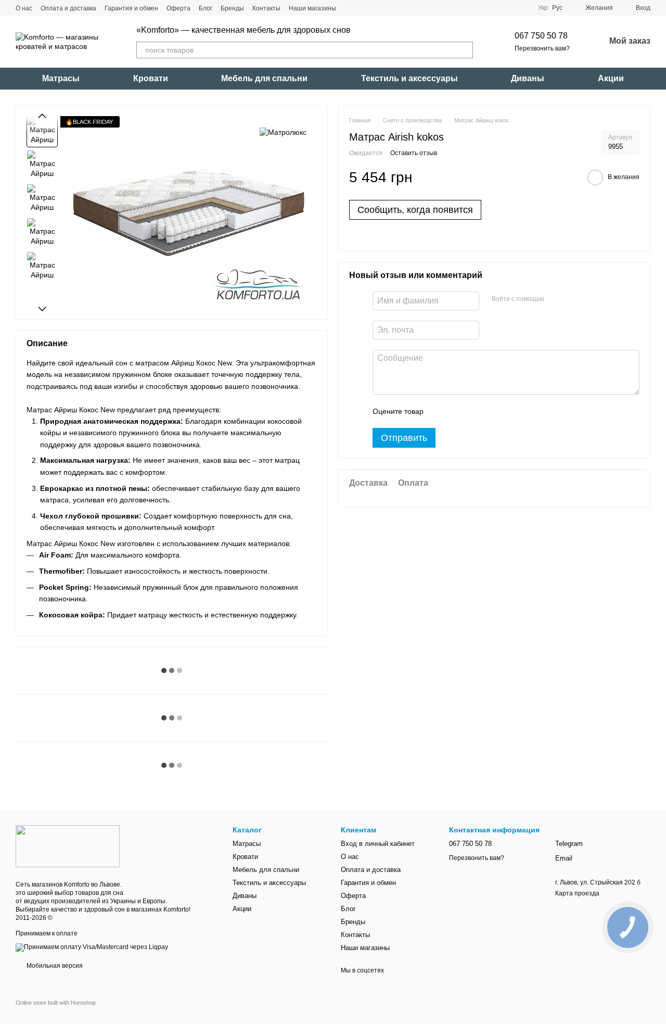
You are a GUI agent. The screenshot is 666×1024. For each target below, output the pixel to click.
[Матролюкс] (283, 131)
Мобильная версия (54, 965)
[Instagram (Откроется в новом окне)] (351, 8)
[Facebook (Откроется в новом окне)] (376, 8)
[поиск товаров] (464, 50)
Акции (611, 78)
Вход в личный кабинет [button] (378, 844)
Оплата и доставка (68, 8)
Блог (205, 8)
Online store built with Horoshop (56, 1003)
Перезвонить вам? (542, 48)
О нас (24, 8)
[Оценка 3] (474, 412)
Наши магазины (312, 8)
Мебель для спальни (264, 78)
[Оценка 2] (457, 412)
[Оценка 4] (490, 412)
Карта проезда (577, 893)
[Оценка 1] (440, 412)
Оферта (178, 8)
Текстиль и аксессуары (409, 78)
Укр (543, 8)
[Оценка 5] (507, 412)
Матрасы (61, 78)
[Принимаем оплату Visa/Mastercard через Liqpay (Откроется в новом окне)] (92, 947)
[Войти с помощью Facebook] (555, 300)
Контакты (266, 8)
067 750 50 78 (541, 35)
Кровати (150, 78)
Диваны (527, 78)
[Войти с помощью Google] (572, 300)
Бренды (232, 8)
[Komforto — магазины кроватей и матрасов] (68, 846)
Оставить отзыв (413, 153)
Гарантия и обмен (131, 8)
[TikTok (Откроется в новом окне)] (363, 8)
